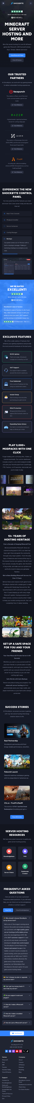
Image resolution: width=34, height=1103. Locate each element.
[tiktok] (27, 1051)
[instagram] (20, 1051)
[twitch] (13, 1051)
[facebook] (6, 1051)
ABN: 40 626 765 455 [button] (16, 1047)
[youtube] (17, 1051)
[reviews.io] (17, 12)
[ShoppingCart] (3, 3)
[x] (24, 1051)
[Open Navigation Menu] (31, 3)
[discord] (10, 1051)
